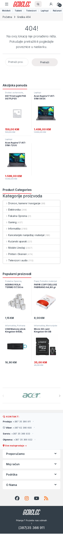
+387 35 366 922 (17, 439)
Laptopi (44, 10)
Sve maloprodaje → (16, 445)
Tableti (18, 10)
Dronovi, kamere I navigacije (24, 203)
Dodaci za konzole (14, 92)
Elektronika (14, 209)
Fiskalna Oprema (17, 215)
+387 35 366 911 (17, 421)
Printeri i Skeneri (17, 254)
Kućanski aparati (17, 241)
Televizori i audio (18, 260)
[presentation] (59, 396)
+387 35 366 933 (16, 433)
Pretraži (44, 62)
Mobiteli (6, 10)
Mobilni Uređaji (16, 247)
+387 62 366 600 (19, 427)
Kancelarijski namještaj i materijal (26, 235)
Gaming (12, 222)
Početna (7, 16)
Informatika (14, 228)
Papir (36, 281)
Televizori (31, 10)
